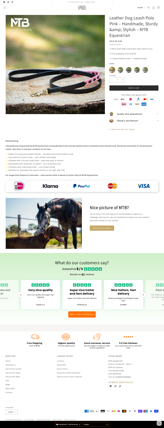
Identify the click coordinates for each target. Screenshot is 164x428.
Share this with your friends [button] (123, 129)
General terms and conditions (69, 377)
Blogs (8, 385)
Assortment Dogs (13, 373)
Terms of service (70, 420)
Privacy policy (29, 420)
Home (8, 361)
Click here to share (102, 228)
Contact (9, 392)
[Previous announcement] (51, 2)
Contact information (43, 420)
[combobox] (68, 424)
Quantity (112, 75)
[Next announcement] (112, 2)
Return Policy (62, 369)
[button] (4, 7)
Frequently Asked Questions (68, 373)
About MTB (10, 388)
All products (11, 365)
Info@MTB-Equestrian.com (120, 382)
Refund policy (57, 420)
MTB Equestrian (16, 420)
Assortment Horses (13, 369)
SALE (7, 381)
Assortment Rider (13, 377)
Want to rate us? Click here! (82, 314)
